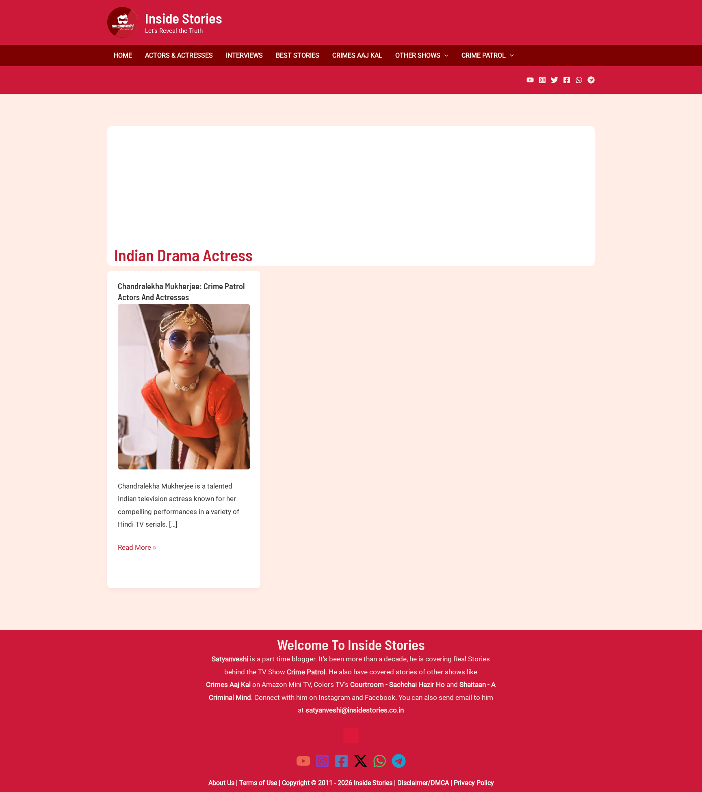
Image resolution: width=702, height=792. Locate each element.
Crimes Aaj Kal (357, 55)
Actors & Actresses (179, 55)
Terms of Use (258, 783)
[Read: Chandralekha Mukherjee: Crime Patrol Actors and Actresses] (184, 386)
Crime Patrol (484, 55)
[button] (444, 55)
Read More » (137, 548)
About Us (221, 783)
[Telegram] (591, 80)
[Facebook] (566, 80)
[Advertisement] (344, 182)
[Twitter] (554, 80)
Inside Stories (183, 17)
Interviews (244, 55)
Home (123, 55)
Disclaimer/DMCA (423, 783)
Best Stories (297, 55)
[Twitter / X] (360, 761)
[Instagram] (542, 80)
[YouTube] (530, 80)
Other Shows (417, 55)
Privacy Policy (474, 783)
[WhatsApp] (579, 80)
